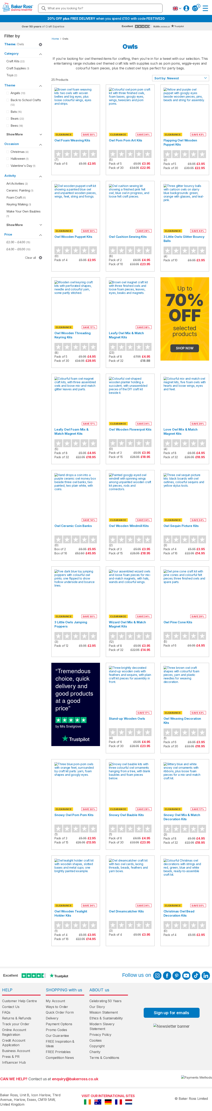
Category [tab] (11, 53)
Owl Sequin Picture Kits (181, 526)
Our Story (97, 1007)
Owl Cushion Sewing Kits (128, 237)
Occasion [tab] (11, 144)
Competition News (60, 1058)
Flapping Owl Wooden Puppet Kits (180, 142)
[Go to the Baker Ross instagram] (157, 975)
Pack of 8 (115, 356)
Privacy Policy (100, 1034)
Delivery (52, 1018)
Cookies (95, 1040)
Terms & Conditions (104, 1058)
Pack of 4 (60, 260)
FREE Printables (58, 1052)
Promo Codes (56, 1030)
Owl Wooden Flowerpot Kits (130, 429)
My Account (55, 1001)
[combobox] (100, 8)
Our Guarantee (57, 1036)
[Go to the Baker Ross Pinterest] (176, 975)
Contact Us (10, 1007)
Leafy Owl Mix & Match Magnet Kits (126, 335)
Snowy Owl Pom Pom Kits (74, 815)
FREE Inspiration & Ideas (60, 1043)
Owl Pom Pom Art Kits (125, 140)
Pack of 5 (115, 163)
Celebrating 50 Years (105, 1001)
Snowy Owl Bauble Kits (126, 815)
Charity (94, 1052)
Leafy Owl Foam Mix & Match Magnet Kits (71, 431)
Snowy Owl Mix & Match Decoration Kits (182, 817)
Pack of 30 (116, 167)
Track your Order (15, 1024)
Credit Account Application (13, 1042)
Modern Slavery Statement (101, 1026)
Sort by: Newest (166, 78)
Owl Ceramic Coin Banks (73, 526)
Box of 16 (60, 553)
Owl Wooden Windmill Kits (129, 526)
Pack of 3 (115, 452)
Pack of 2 (115, 260)
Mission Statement (103, 1012)
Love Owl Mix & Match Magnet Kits (181, 431)
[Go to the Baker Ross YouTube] (186, 975)
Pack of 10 (116, 264)
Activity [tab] (10, 176)
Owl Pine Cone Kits (178, 622)
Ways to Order (57, 1007)
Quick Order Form (60, 1012)
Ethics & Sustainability (106, 1018)
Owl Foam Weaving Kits (72, 140)
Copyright (97, 1046)
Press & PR (10, 1057)
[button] (177, 8)
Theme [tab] (9, 85)
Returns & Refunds (16, 1018)
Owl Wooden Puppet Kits (73, 237)
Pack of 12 (61, 645)
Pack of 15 (116, 457)
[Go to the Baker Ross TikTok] (196, 975)
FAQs (6, 1012)
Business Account (16, 1051)
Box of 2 (60, 549)
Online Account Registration (14, 1032)
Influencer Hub (14, 1062)
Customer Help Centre (19, 1001)
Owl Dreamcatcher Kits (126, 911)
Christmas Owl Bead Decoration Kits (179, 913)
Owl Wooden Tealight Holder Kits (70, 913)
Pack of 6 (60, 163)
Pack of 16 (171, 553)
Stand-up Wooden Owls (127, 719)
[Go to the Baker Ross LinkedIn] (206, 975)
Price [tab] (8, 234)
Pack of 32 (116, 360)
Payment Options (59, 1024)
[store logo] (17, 8)
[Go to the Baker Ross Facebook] (167, 975)
